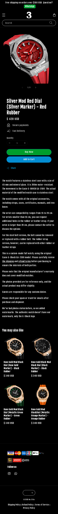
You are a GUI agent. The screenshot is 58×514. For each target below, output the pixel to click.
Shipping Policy (14, 505)
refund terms (24, 261)
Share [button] (13, 168)
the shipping (8, 261)
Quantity (10, 138)
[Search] (51, 23)
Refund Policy (27, 505)
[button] (3, 15)
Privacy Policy (29, 508)
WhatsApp (29, 6)
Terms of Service (42, 505)
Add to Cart (29, 159)
